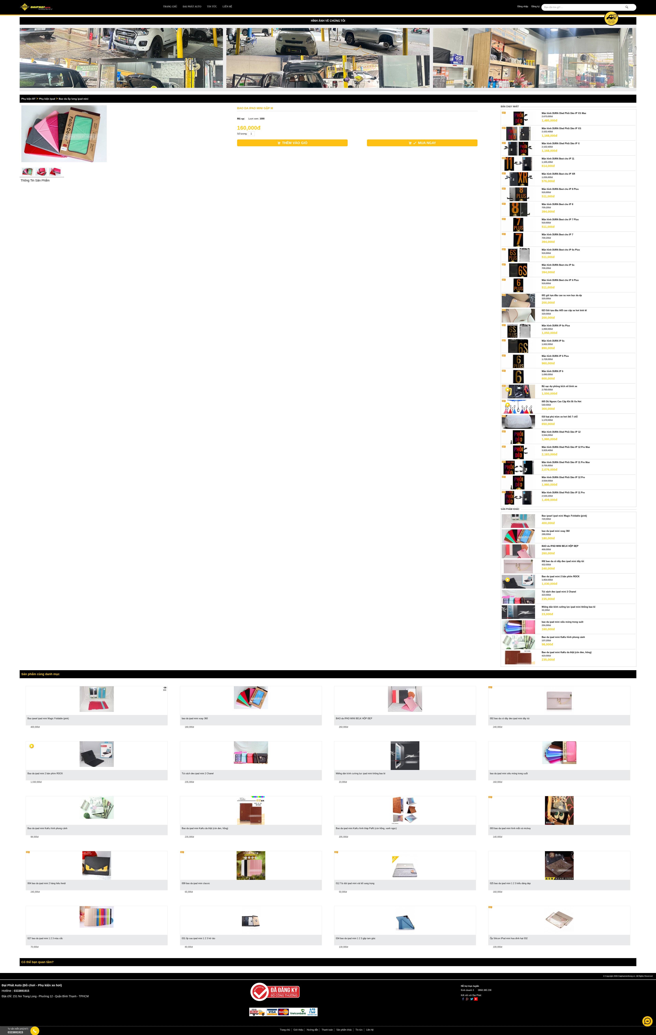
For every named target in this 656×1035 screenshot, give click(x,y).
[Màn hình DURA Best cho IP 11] (518, 164)
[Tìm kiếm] (627, 7)
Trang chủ (170, 6)
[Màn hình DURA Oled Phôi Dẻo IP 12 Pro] (518, 482)
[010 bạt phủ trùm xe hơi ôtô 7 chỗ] (518, 422)
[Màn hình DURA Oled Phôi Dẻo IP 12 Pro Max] (518, 452)
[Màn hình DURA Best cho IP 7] (518, 239)
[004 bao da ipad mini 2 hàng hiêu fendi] (96, 865)
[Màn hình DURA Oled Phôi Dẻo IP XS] (518, 133)
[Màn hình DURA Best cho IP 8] (518, 209)
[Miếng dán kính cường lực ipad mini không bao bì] (518, 612)
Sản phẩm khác (344, 1030)
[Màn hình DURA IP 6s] (518, 345)
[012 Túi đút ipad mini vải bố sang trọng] (405, 865)
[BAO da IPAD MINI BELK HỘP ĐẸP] (518, 551)
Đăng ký (535, 6)
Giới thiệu (298, 1030)
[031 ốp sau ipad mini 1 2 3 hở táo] (251, 920)
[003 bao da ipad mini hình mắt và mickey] (559, 810)
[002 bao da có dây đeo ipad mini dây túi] (518, 566)
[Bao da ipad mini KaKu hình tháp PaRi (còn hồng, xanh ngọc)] (405, 810)
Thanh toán (327, 1030)
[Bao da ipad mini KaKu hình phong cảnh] (518, 642)
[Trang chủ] (81, 7)
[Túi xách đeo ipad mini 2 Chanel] (518, 596)
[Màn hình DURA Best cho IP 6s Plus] (518, 255)
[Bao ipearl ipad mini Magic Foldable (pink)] (518, 520)
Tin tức (212, 6)
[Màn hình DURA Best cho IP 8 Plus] (518, 194)
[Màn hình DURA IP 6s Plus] (518, 330)
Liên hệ (227, 6)
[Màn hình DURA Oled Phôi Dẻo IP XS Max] (518, 118)
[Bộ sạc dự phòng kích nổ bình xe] (518, 391)
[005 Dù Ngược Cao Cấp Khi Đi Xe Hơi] (518, 406)
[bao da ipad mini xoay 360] (518, 536)
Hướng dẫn (312, 1030)
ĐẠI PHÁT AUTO (192, 6)
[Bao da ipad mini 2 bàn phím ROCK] (518, 581)
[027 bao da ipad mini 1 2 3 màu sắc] (97, 916)
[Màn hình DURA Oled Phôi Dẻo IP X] (518, 148)
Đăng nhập (522, 6)
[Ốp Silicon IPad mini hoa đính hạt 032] (559, 920)
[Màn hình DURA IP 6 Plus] (518, 361)
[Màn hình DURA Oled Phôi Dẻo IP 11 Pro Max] (518, 467)
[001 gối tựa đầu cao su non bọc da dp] (518, 300)
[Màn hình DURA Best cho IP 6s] (518, 270)
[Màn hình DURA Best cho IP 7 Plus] (518, 224)
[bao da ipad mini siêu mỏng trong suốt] (518, 627)
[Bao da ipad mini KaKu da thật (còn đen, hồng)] (518, 657)
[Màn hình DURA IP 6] (518, 376)
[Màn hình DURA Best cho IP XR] (518, 179)
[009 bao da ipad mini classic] (251, 865)
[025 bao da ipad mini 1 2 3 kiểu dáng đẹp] (559, 865)
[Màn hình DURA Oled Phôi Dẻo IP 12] (518, 437)
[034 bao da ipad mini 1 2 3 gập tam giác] (405, 920)
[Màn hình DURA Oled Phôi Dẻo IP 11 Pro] (518, 497)
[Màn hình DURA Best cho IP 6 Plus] (518, 285)
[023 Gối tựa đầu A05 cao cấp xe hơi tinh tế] (518, 315)
